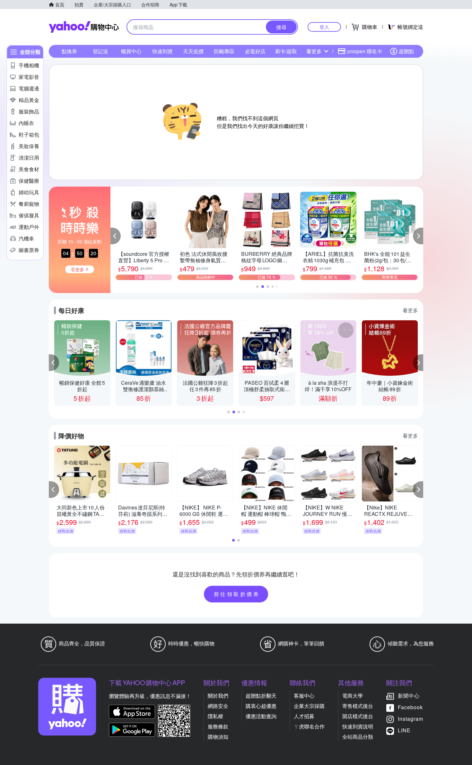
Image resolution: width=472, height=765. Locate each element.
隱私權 (215, 716)
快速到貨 (162, 51)
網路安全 (218, 706)
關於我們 (218, 695)
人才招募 (304, 716)
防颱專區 (224, 51)
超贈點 (406, 51)
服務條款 (218, 726)
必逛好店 (255, 51)
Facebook (410, 707)
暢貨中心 (131, 51)
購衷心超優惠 (261, 706)
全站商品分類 (357, 736)
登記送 (100, 51)
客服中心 (304, 695)
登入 (324, 26)
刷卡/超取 (286, 51)
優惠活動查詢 (261, 716)
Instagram (410, 718)
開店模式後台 (357, 716)
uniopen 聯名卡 (364, 51)
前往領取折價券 (237, 594)
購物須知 (218, 736)
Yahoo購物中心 (84, 27)
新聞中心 (409, 695)
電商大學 (352, 695)
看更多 (314, 51)
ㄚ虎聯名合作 (309, 726)
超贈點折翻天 (261, 695)
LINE (404, 730)
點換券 (69, 51)
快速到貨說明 (357, 726)
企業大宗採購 (309, 706)
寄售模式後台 (357, 706)
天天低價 (193, 51)
